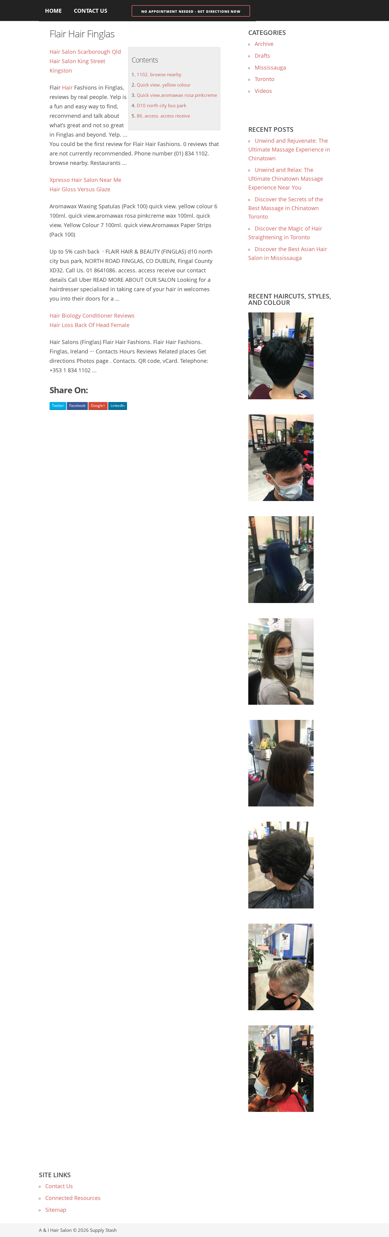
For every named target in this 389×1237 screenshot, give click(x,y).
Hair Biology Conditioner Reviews (92, 315)
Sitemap (55, 1209)
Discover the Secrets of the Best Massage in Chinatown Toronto (285, 208)
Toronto (264, 79)
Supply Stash (103, 1230)
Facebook (77, 405)
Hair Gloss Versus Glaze (80, 189)
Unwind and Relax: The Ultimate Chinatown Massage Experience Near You (285, 178)
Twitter (58, 405)
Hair (67, 87)
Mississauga (270, 67)
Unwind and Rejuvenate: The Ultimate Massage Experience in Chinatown (289, 149)
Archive (264, 43)
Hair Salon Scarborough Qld (85, 51)
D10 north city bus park (161, 105)
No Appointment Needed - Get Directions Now (190, 11)
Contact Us (90, 10)
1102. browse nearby (159, 74)
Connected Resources (73, 1197)
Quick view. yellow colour (164, 85)
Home (53, 10)
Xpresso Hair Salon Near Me (85, 179)
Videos (263, 90)
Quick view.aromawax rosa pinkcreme (177, 95)
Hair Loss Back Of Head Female (89, 325)
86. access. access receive (163, 116)
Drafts (262, 55)
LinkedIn (118, 405)
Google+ (98, 405)
